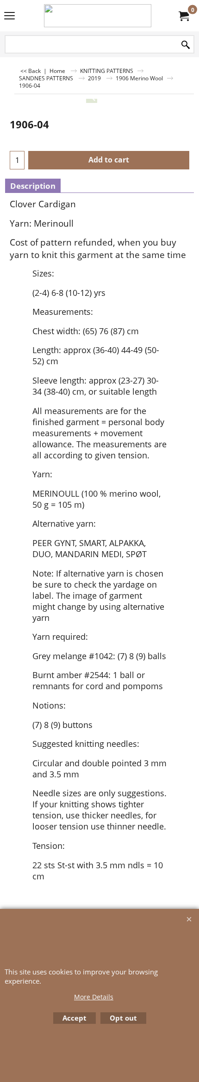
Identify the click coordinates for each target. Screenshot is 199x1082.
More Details (93, 996)
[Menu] (9, 17)
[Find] (185, 45)
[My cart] (183, 15)
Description (33, 185)
